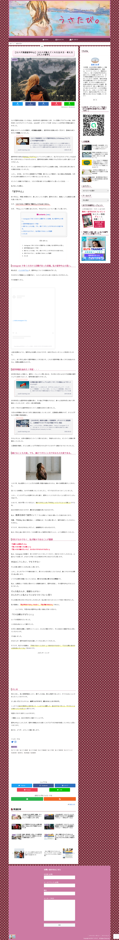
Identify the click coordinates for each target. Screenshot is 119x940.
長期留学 (34, 752)
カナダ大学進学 (33, 750)
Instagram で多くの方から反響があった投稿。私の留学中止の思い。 (44, 245)
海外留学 (14, 746)
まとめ (24, 234)
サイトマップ (105, 935)
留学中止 (21, 752)
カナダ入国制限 (24, 750)
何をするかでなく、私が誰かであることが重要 (37, 231)
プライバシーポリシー (94, 935)
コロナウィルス (68, 750)
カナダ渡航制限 (42, 750)
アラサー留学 (15, 750)
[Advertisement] (43, 112)
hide (48, 215)
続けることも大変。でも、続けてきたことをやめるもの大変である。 (44, 250)
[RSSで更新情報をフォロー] (60, 799)
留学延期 (27, 752)
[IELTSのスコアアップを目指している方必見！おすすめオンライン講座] (94, 260)
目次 (41, 241)
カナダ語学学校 (59, 750)
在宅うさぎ (95, 64)
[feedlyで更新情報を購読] (27, 799)
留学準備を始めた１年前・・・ (32, 224)
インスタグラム (23, 270)
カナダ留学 (51, 750)
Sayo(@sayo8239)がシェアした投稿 (23, 346)
